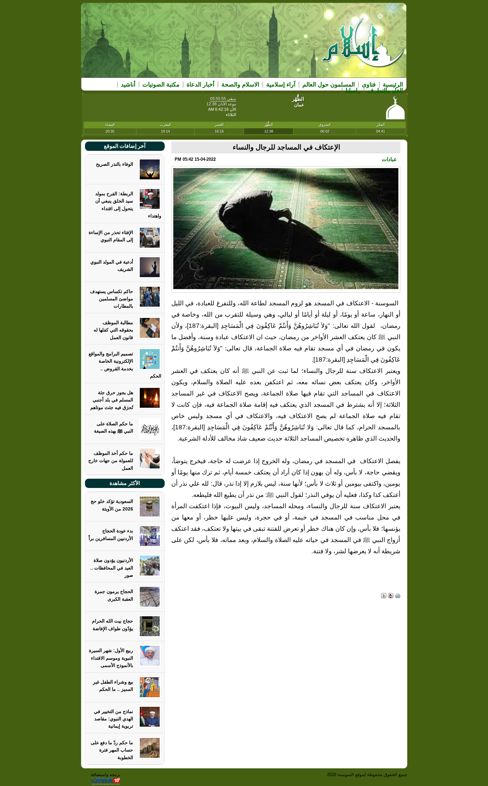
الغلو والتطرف (385, 90)
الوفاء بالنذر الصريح (114, 164)
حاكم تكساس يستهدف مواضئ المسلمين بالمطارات (111, 299)
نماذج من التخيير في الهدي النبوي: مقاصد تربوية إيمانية (113, 719)
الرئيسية (393, 84)
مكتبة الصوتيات (161, 84)
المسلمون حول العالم (328, 84)
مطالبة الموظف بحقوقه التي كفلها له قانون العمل (113, 330)
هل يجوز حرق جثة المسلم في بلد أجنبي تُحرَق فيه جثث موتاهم (111, 400)
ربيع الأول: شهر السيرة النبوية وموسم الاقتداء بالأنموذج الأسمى (111, 658)
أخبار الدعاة (200, 84)
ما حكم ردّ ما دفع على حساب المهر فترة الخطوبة (112, 750)
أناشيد (128, 84)
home (363, 47)
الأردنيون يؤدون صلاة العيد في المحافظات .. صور (111, 568)
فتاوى (369, 84)
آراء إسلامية (280, 84)
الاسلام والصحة (240, 84)
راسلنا (353, 90)
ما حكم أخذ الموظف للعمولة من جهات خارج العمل (110, 461)
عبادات (389, 159)
